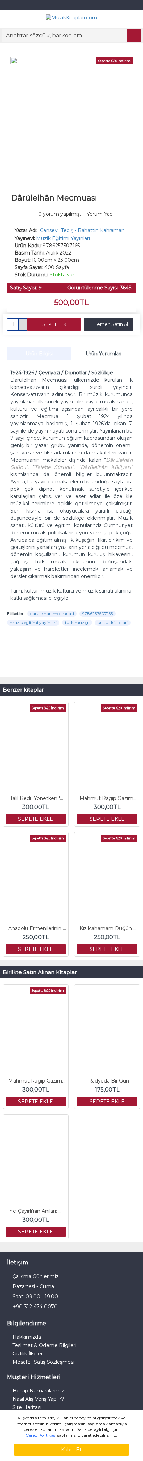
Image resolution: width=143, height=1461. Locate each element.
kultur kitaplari (113, 622)
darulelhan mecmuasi (52, 613)
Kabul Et (71, 1449)
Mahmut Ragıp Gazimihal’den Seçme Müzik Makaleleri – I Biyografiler (108, 798)
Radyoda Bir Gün (108, 1081)
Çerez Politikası (41, 1435)
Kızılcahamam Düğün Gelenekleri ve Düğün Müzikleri (108, 928)
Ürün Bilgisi (39, 353)
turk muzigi (77, 622)
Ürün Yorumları (103, 353)
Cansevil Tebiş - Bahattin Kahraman (82, 230)
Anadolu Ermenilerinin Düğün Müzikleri (37, 928)
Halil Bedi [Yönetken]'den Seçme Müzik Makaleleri (37, 798)
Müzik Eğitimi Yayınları (63, 238)
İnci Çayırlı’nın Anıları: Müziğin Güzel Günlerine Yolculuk (37, 1211)
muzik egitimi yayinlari (33, 622)
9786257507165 (97, 613)
